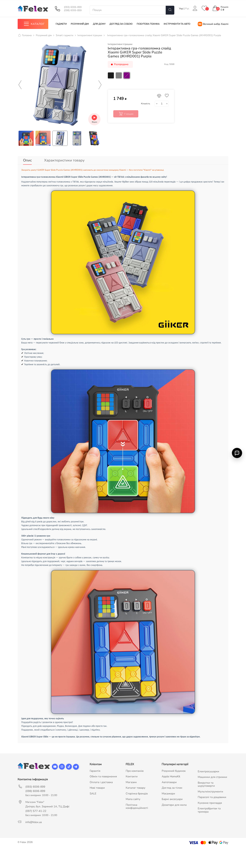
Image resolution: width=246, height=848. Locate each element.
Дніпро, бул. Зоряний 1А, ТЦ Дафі (47, 806)
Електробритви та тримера (209, 810)
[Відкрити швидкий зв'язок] (237, 453)
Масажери (168, 793)
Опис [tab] (27, 160)
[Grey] (119, 79)
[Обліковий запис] (194, 8)
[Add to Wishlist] (166, 96)
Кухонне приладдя (210, 803)
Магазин (131, 782)
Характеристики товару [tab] (64, 160)
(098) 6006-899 (73, 10)
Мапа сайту (133, 799)
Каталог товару (135, 788)
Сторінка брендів (137, 793)
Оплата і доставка (101, 782)
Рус (187, 8)
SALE (93, 793)
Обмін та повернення (103, 776)
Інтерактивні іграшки (120, 44)
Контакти (132, 776)
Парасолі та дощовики (212, 797)
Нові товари (97, 788)
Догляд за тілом (172, 788)
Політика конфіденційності (137, 806)
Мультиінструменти (210, 791)
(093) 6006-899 (73, 7)
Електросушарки (208, 771)
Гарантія (95, 771)
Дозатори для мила (174, 805)
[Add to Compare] (159, 96)
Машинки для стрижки (212, 777)
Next (100, 85)
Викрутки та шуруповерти (206, 784)
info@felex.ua (33, 822)
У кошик (128, 114)
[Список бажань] (204, 9)
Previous (20, 85)
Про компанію (135, 771)
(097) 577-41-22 (35, 811)
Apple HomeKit (171, 776)
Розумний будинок (174, 771)
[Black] (111, 79)
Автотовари (169, 782)
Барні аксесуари (172, 799)
